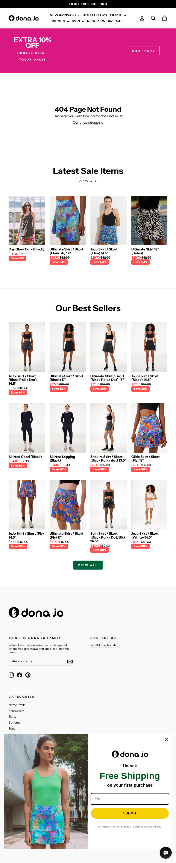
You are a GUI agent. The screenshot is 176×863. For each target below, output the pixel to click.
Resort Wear (100, 21)
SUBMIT (130, 813)
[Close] (166, 739)
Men (76, 21)
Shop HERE (143, 50)
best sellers (95, 15)
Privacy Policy (154, 827)
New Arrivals (17, 704)
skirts (116, 15)
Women (58, 21)
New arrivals (63, 15)
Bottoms (14, 722)
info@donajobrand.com (105, 645)
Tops (12, 728)
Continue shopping (88, 122)
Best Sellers (16, 710)
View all (88, 181)
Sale (120, 21)
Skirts (12, 716)
